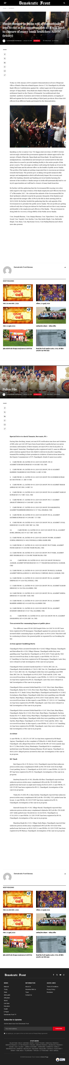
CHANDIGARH (37, 394)
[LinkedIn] (4, 62)
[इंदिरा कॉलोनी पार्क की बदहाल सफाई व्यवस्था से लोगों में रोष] (18, 337)
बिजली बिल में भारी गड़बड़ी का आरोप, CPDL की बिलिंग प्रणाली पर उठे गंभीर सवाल (49, 350)
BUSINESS (37, 40)
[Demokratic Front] (34, 3)
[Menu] (5, 3)
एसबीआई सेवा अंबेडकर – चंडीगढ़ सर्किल (46, 326)
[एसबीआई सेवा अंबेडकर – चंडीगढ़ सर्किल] (51, 315)
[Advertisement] (38, 243)
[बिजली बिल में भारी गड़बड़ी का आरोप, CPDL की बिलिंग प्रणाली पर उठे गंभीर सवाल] (51, 337)
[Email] (4, 71)
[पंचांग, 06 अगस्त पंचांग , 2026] (18, 292)
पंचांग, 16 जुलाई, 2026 (9, 326)
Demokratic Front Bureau (14, 40)
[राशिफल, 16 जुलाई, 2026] (51, 292)
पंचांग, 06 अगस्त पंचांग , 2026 (11, 303)
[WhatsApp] (4, 66)
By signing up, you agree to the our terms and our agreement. (27, 1033)
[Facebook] (4, 54)
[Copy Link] (4, 75)
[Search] (64, 3)
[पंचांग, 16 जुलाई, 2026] (18, 315)
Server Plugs (44, 1057)
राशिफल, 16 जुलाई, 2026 (43, 303)
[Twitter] (4, 58)
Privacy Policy (37, 1033)
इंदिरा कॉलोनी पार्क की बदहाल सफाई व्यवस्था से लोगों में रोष (17, 349)
